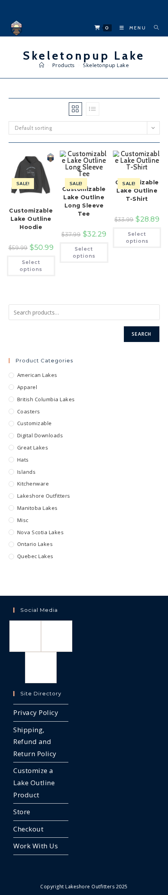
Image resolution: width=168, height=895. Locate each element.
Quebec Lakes (35, 556)
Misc (23, 520)
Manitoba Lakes (37, 507)
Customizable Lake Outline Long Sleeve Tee (84, 201)
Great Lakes (32, 447)
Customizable (34, 423)
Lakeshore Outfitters (43, 495)
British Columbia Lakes (46, 399)
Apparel (27, 387)
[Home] (42, 65)
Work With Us (35, 845)
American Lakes (37, 374)
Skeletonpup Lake (106, 65)
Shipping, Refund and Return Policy (35, 741)
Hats (23, 459)
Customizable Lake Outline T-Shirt (137, 190)
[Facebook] (25, 636)
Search (141, 334)
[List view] (92, 109)
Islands (26, 471)
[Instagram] (57, 636)
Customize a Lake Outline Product (34, 782)
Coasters (28, 411)
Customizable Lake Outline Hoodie (31, 219)
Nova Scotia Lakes (40, 532)
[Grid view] (75, 109)
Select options (31, 265)
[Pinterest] (41, 667)
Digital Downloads (40, 435)
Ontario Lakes (35, 544)
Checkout (28, 828)
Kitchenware (33, 483)
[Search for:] (153, 28)
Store (21, 811)
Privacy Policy (35, 712)
